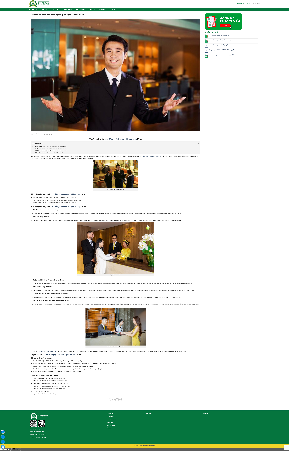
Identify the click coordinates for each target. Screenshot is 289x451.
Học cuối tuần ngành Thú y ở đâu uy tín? (219, 35)
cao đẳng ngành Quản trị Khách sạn (47, 351)
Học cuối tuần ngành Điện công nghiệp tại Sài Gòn (222, 45)
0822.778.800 (41, 434)
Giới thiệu (44, 9)
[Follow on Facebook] (253, 3)
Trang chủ (34, 9)
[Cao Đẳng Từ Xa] (62, 3)
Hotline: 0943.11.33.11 (243, 4)
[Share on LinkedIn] (121, 399)
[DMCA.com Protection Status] (4, 449)
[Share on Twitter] (113, 399)
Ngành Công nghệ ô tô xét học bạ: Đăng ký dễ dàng (222, 55)
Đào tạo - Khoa (111, 425)
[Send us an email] (259, 3)
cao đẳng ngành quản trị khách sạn (121, 139)
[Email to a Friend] (115, 399)
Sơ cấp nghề (67, 9)
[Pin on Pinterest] (118, 399)
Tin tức (113, 9)
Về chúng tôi (110, 416)
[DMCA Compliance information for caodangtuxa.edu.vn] (15, 449)
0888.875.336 (40, 432)
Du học (92, 9)
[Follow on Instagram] (255, 3)
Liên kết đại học (111, 419)
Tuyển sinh (55, 9)
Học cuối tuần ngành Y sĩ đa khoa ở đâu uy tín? (221, 40)
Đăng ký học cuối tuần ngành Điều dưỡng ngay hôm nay (223, 50)
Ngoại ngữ (102, 9)
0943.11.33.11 (38, 429)
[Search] (259, 9)
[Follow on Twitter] (257, 3)
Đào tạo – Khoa (80, 9)
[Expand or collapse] (198, 143)
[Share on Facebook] (110, 399)
